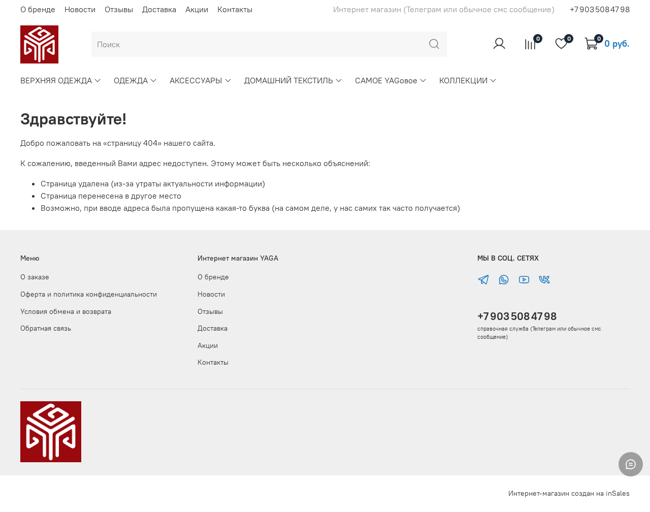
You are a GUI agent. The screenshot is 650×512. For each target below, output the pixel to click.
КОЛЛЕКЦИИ (463, 80)
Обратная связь (45, 328)
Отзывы (119, 9)
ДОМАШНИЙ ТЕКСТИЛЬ (288, 80)
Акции (196, 9)
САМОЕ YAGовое (386, 80)
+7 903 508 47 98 (517, 316)
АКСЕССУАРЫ (196, 80)
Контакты (234, 9)
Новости (79, 9)
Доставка (159, 9)
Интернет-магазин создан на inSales (569, 493)
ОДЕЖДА (131, 80)
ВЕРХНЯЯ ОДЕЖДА (56, 80)
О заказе (34, 276)
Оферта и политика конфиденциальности (88, 294)
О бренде (37, 9)
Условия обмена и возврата (65, 311)
